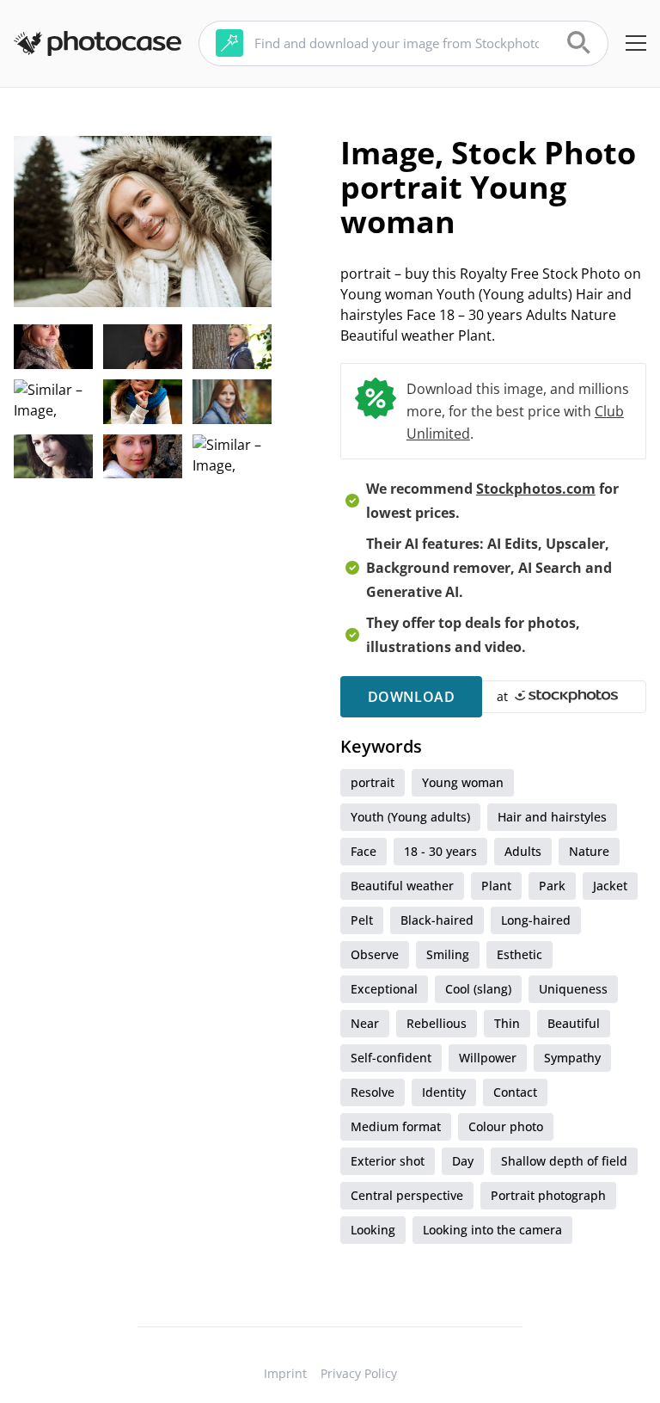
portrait (372, 782)
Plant (496, 885)
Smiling (447, 954)
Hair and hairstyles (552, 817)
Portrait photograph (548, 1195)
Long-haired (536, 920)
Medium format (396, 1126)
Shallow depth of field (564, 1161)
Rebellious (436, 1023)
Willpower (487, 1057)
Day (463, 1161)
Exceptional (384, 989)
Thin (507, 1023)
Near (365, 1023)
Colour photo (505, 1126)
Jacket (610, 885)
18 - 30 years (440, 851)
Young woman (463, 782)
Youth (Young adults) (410, 817)
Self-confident (391, 1057)
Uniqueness (573, 989)
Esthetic (519, 954)
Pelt (362, 920)
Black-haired (437, 920)
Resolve (372, 1092)
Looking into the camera (492, 1229)
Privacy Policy (359, 1373)
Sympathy (572, 1057)
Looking (373, 1229)
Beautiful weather (402, 885)
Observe (375, 954)
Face (363, 851)
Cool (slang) (478, 989)
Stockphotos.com (536, 488)
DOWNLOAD (411, 696)
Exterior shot (388, 1161)
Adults (522, 851)
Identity (444, 1092)
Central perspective (407, 1195)
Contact (515, 1092)
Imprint (285, 1373)
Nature (589, 851)
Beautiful (573, 1023)
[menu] (636, 43)
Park (552, 885)
